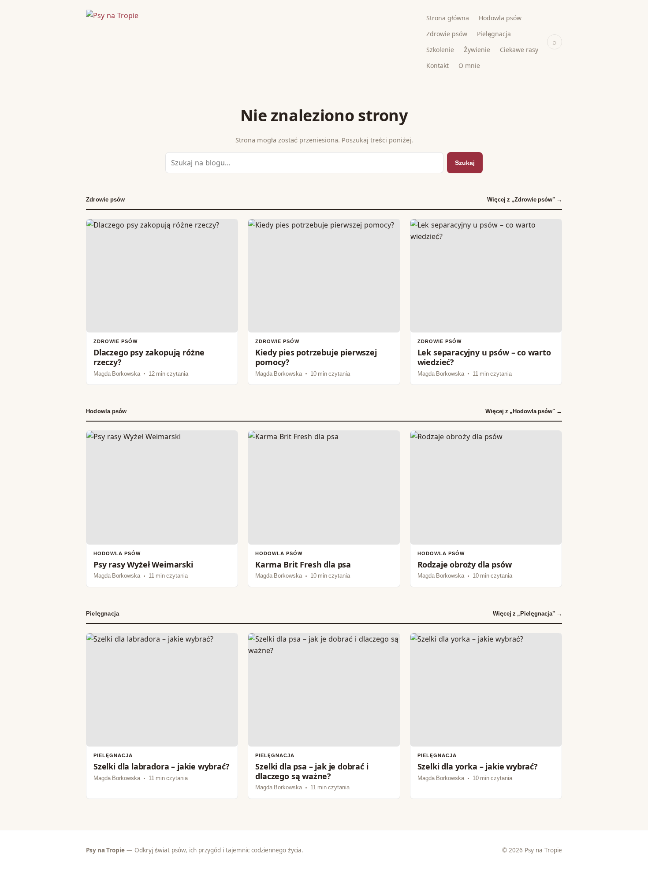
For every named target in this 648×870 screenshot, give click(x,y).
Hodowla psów (500, 18)
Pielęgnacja (494, 33)
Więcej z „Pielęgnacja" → (527, 613)
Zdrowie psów (446, 33)
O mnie (469, 65)
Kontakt (437, 65)
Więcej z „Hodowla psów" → (523, 411)
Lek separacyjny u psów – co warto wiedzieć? (486, 302)
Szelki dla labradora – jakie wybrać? (162, 716)
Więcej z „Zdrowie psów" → (524, 199)
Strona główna (447, 18)
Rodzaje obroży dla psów (486, 509)
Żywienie (477, 49)
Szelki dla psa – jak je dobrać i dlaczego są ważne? (323, 716)
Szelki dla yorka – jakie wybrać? (486, 716)
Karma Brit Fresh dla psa (323, 509)
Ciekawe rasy (519, 49)
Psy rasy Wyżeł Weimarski (162, 509)
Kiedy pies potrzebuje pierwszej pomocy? (323, 302)
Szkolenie (440, 49)
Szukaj (465, 162)
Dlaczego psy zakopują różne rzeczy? (162, 302)
